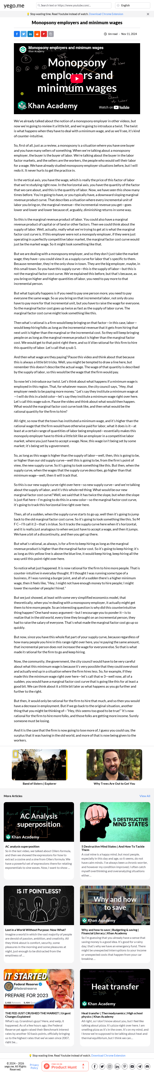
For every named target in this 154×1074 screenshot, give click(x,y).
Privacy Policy (34, 1066)
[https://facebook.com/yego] (95, 1066)
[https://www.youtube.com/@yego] (132, 1066)
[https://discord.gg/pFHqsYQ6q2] (147, 1066)
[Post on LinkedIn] (30, 34)
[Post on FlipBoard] (44, 34)
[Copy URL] (51, 34)
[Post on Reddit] (37, 34)
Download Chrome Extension (106, 14)
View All (145, 796)
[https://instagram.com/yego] (110, 1066)
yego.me (14, 5)
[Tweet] (24, 34)
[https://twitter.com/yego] (102, 1066)
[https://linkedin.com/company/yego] (117, 1066)
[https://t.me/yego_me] (140, 1066)
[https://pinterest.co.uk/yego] (125, 1066)
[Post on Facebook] (17, 34)
